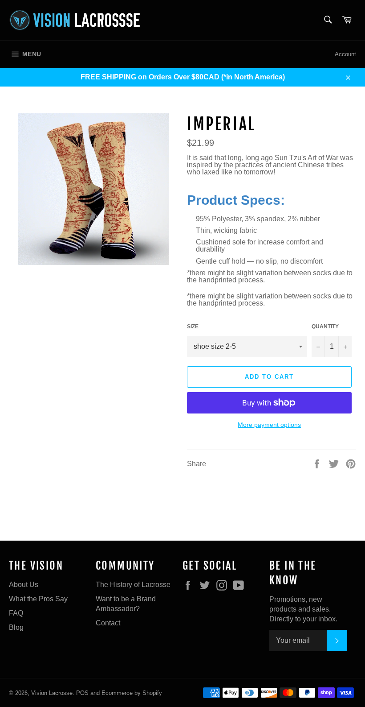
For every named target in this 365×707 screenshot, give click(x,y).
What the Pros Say (38, 599)
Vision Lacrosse (52, 693)
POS (82, 693)
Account (345, 54)
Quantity (325, 326)
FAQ (16, 613)
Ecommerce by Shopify (131, 693)
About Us (23, 584)
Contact (108, 623)
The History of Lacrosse (133, 584)
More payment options (269, 424)
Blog (16, 627)
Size (193, 326)
